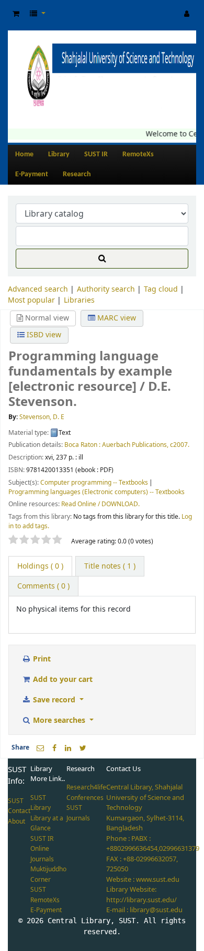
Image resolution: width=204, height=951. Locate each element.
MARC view (115, 318)
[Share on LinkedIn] (68, 748)
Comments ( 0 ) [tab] (43, 586)
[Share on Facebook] (54, 748)
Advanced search (38, 289)
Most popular (31, 300)
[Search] (102, 259)
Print (41, 659)
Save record (54, 700)
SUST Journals (78, 813)
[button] (16, 14)
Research (77, 174)
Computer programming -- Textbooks (94, 482)
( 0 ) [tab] (40, 566)
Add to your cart (62, 679)
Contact (19, 811)
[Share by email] (40, 748)
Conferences (85, 798)
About (16, 821)
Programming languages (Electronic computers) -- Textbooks (96, 492)
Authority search (106, 289)
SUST (16, 801)
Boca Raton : (82, 445)
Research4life (86, 787)
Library (59, 154)
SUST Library (40, 803)
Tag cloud (161, 289)
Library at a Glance (46, 824)
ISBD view (43, 334)
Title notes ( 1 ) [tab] (109, 566)
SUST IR (96, 154)
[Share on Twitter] (82, 748)
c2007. (179, 445)
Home (24, 154)
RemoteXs (138, 154)
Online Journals (42, 854)
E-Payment (31, 174)
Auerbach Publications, (135, 445)
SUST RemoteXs (45, 895)
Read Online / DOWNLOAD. (100, 504)
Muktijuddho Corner (48, 874)
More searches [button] (59, 720)
